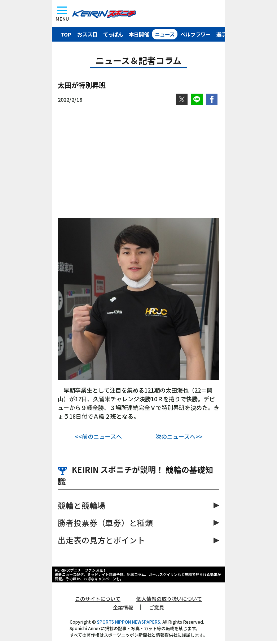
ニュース (165, 34)
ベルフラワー (195, 34)
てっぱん (113, 34)
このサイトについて (97, 598)
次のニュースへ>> (179, 436)
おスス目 (87, 34)
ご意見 (156, 607)
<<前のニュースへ (98, 436)
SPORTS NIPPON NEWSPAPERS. (129, 622)
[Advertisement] (138, 161)
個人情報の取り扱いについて (169, 598)
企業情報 (123, 607)
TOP (66, 34)
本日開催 (139, 34)
